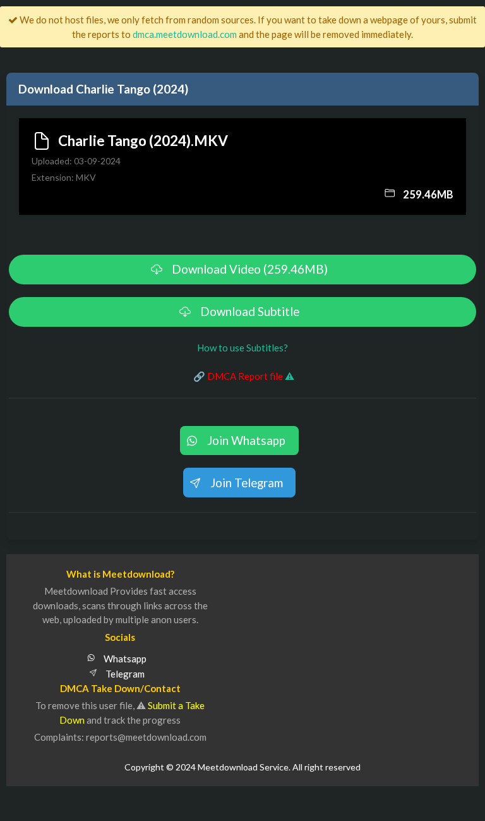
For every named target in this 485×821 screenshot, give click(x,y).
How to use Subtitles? (242, 347)
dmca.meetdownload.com (185, 34)
